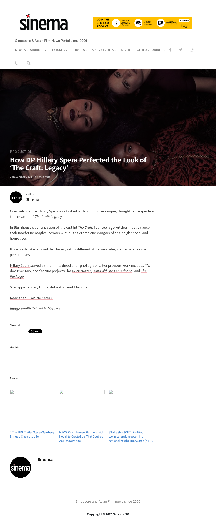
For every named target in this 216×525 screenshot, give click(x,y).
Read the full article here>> (31, 297)
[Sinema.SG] (43, 33)
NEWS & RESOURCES (29, 50)
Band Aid (100, 270)
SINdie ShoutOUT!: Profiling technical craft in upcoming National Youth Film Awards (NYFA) (131, 436)
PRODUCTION (21, 151)
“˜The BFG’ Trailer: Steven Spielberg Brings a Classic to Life (32, 434)
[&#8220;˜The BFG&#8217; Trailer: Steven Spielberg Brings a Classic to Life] (32, 403)
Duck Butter (81, 270)
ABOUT (157, 50)
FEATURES (57, 50)
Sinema (32, 199)
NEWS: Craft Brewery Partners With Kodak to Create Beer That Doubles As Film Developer (81, 436)
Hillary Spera (20, 265)
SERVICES (78, 50)
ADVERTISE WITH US (134, 50)
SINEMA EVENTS (103, 50)
